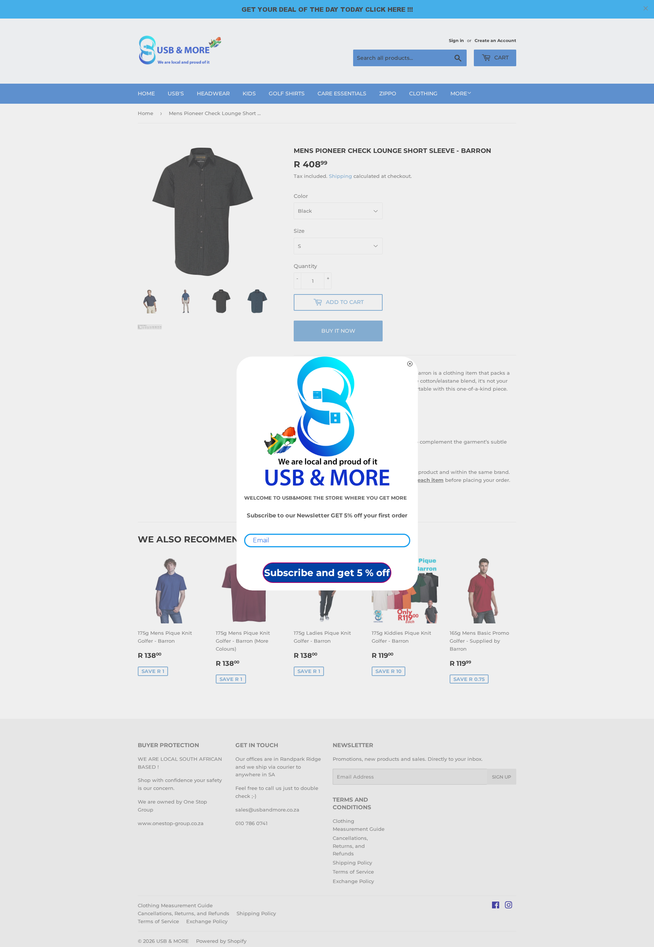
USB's (176, 93)
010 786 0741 (251, 823)
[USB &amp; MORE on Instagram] (508, 906)
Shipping (340, 176)
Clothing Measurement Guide (175, 905)
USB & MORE (172, 941)
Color (301, 196)
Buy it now (338, 330)
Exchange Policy (353, 881)
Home (146, 93)
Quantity (305, 266)
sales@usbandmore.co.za (267, 810)
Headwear (213, 93)
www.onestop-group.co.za (171, 823)
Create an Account (495, 40)
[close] (645, 8)
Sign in (456, 40)
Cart (501, 57)
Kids (249, 93)
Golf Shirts (287, 93)
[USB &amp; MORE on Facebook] (496, 906)
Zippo (387, 93)
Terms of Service (353, 872)
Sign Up (501, 777)
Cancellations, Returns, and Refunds (350, 846)
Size (299, 230)
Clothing (423, 93)
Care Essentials (342, 93)
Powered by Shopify (221, 941)
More (458, 93)
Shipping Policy (352, 863)
